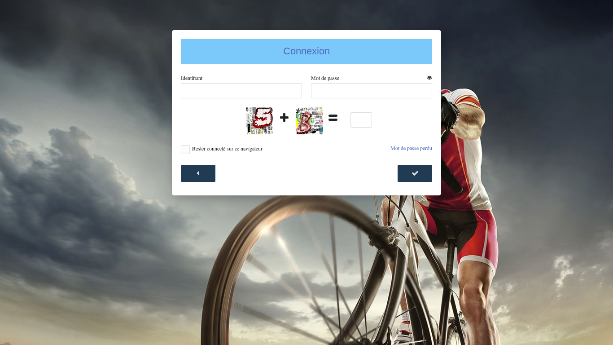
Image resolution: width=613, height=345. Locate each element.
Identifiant (191, 78)
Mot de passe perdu (411, 147)
